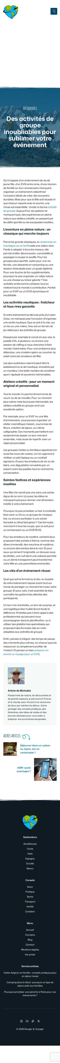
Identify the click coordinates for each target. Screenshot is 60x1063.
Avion (30, 886)
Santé (30, 896)
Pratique (30, 891)
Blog (30, 939)
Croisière (30, 911)
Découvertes (30, 108)
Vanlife (30, 906)
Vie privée (30, 954)
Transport (30, 901)
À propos (30, 934)
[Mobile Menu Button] (54, 11)
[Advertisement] (30, 51)
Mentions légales (30, 949)
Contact (30, 944)
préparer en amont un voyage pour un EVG (25, 652)
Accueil (30, 929)
